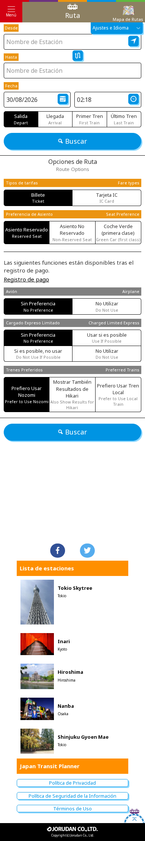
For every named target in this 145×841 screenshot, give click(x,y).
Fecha (11, 85)
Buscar (76, 141)
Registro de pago (26, 279)
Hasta (11, 57)
